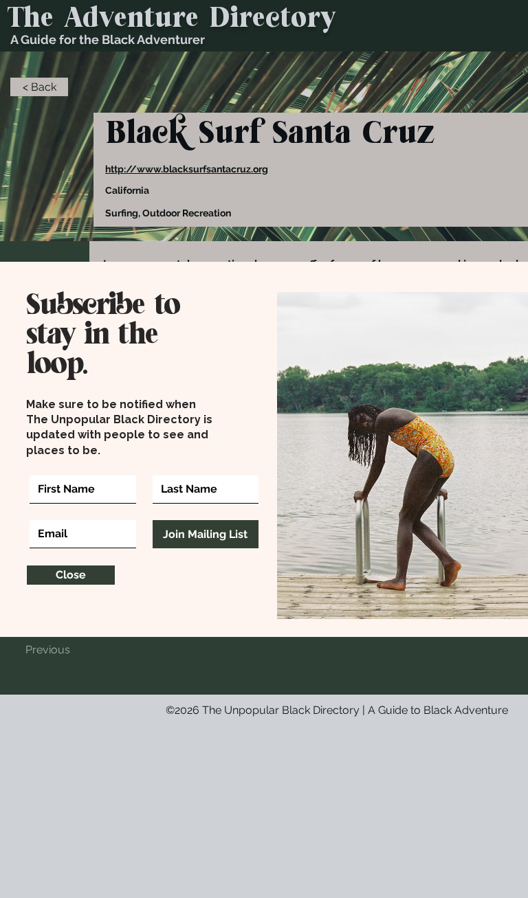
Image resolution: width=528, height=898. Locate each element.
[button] (71, 575)
